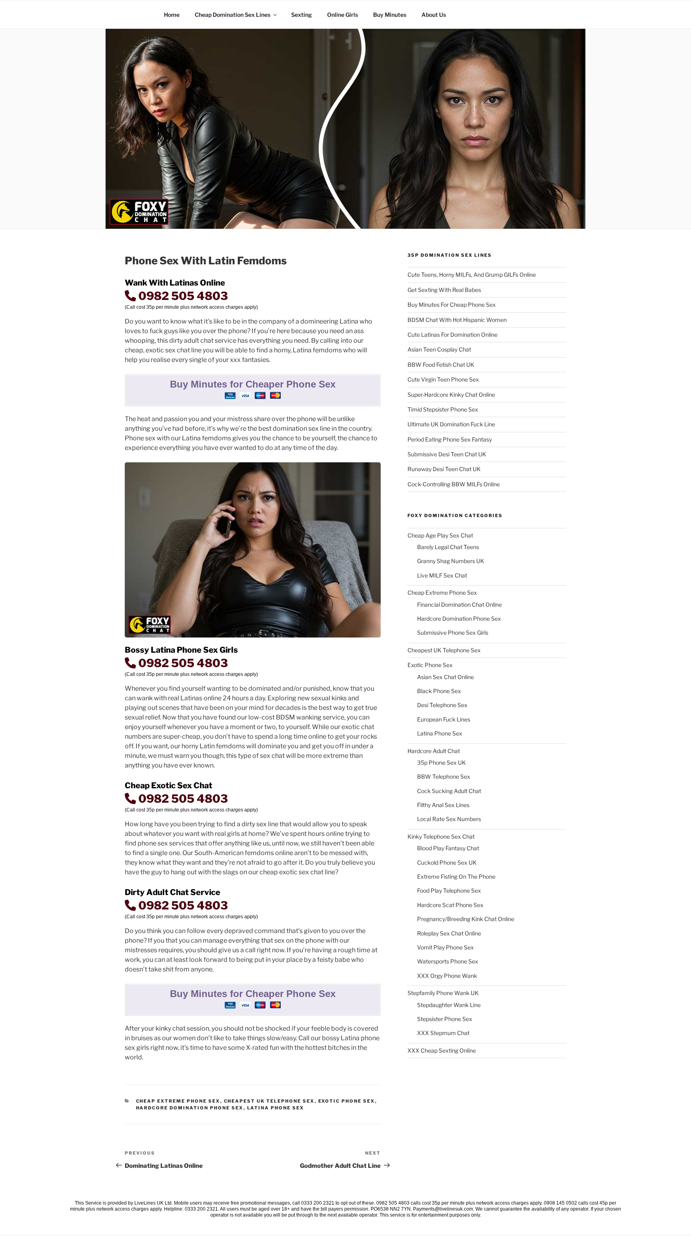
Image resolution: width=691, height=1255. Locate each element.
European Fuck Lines (443, 719)
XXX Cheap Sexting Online (441, 1050)
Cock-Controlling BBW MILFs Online (453, 484)
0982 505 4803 (182, 296)
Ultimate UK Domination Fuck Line (451, 424)
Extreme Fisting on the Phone (456, 876)
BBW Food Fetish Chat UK (440, 364)
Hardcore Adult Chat (433, 750)
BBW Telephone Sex (443, 776)
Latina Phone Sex (275, 1108)
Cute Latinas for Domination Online (452, 334)
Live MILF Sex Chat (442, 575)
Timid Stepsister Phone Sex (442, 409)
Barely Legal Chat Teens (448, 547)
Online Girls (342, 14)
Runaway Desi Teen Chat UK (444, 469)
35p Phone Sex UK (441, 762)
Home (172, 14)
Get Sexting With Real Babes (444, 289)
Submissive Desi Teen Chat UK (446, 454)
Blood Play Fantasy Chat (448, 848)
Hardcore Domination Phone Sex (190, 1108)
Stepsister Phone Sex (444, 1018)
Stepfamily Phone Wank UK (443, 992)
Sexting (301, 14)
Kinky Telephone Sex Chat (441, 836)
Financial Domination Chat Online (459, 604)
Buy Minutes (389, 14)
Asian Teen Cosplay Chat (439, 349)
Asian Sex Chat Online (445, 676)
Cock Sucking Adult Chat (449, 790)
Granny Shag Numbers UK (450, 561)
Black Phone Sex (439, 690)
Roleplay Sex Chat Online (449, 933)
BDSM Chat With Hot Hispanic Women (457, 319)
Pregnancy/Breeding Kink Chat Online (465, 918)
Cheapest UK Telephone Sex (269, 1101)
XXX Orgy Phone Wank (447, 975)
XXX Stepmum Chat (443, 1032)
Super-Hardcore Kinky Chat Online (451, 394)
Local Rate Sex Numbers (449, 818)
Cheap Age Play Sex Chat (440, 535)
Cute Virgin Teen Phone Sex (443, 379)
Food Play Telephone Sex (449, 890)
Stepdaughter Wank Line (449, 1004)
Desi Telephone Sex (442, 704)
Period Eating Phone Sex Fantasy (449, 439)
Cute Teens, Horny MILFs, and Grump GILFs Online (471, 274)
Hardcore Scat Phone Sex (450, 904)
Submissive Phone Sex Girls (452, 632)
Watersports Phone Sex (447, 961)
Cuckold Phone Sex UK (447, 862)
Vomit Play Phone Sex (445, 947)
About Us (433, 14)
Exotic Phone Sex (346, 1101)
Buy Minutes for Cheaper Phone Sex (253, 384)
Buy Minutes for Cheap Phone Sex (451, 304)
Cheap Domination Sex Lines (232, 14)
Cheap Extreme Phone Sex (178, 1101)
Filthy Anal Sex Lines (443, 804)
